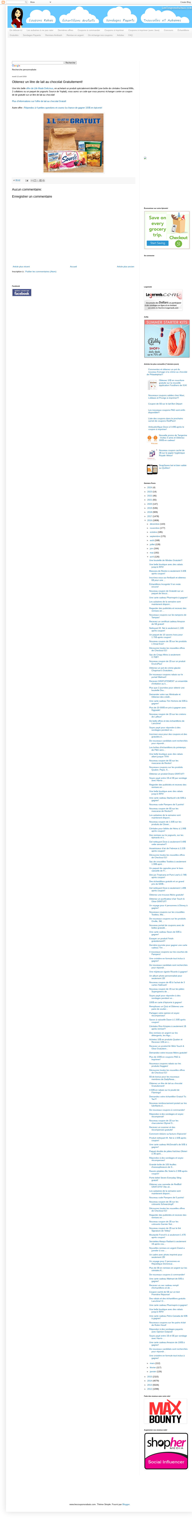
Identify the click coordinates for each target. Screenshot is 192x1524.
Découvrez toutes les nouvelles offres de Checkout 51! (167, 649)
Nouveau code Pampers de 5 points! (166, 804)
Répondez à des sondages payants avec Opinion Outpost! (166, 1330)
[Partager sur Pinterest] (43, 180)
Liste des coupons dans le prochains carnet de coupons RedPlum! (165, 419)
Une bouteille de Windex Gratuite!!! (165, 560)
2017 (150, 516)
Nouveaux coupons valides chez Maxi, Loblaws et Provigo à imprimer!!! (166, 396)
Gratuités (14, 35)
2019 (150, 508)
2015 (150, 1376)
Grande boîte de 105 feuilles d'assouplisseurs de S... (162, 1165)
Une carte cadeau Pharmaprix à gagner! (168, 597)
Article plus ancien (125, 266)
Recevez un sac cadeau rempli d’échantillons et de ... (163, 1286)
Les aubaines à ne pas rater (40, 30)
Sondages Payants (32, 35)
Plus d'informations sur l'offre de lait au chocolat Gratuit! (39, 101)
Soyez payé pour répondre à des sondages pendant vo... (164, 728)
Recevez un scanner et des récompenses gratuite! (162, 1128)
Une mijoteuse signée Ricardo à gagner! (168, 971)
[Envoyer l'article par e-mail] (27, 180)
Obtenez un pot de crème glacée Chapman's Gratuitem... (164, 669)
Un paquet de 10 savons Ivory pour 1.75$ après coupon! (166, 635)
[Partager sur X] (37, 180)
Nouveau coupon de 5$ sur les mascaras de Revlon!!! (163, 809)
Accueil (73, 266)
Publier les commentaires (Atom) (40, 271)
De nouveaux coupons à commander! (167, 1110)
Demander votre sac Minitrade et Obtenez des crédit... (164, 695)
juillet (152, 544)
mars (152, 1363)
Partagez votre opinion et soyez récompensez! (164, 1014)
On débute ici (16, 30)
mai (152, 552)
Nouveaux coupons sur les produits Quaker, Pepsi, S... (166, 768)
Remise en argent (75, 35)
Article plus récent (21, 266)
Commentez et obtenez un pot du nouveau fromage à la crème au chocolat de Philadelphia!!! (167, 372)
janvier (153, 1371)
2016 (150, 520)
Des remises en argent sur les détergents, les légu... (163, 1034)
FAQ (130, 35)
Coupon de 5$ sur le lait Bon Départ (165, 404)
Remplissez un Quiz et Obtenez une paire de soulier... (166, 1007)
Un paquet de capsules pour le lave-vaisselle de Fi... (166, 869)
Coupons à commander (89, 30)
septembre (155, 536)
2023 (150, 491)
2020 (150, 504)
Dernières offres (65, 30)
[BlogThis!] (34, 180)
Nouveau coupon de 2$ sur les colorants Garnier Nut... (163, 1222)
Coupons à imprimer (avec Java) (143, 30)
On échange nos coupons (100, 35)
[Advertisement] (66, 49)
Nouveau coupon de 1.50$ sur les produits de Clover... (165, 823)
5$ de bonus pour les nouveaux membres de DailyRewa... (164, 1077)
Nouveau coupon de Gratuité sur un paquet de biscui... (166, 592)
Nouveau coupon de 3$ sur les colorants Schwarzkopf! (163, 1203)
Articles (120, 35)
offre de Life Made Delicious (39, 88)
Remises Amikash (53, 35)
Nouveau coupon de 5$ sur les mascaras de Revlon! (163, 761)
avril (152, 556)
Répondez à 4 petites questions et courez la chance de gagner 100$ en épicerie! (63, 107)
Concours (168, 30)
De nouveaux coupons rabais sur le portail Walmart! (166, 675)
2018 (150, 512)
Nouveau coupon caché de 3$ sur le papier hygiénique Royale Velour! (172, 453)
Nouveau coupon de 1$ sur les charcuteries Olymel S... (163, 1121)
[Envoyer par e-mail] (32, 180)
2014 (150, 1380)
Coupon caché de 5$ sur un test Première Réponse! (164, 1293)
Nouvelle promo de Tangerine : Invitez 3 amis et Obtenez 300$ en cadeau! (173, 438)
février (153, 1367)
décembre (155, 524)
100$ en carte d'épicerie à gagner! (165, 1002)
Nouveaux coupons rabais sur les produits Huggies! (165, 1064)
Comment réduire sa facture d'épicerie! (167, 1134)
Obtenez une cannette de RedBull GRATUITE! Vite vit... (165, 1185)
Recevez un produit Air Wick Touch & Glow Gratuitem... (166, 1047)
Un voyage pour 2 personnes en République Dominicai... (164, 1262)
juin (152, 548)
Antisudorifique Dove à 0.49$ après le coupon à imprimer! (166, 428)
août (152, 540)
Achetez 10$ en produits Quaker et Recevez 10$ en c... (165, 1040)
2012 (150, 1389)
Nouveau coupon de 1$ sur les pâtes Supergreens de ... (166, 990)
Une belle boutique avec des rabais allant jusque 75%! (166, 755)
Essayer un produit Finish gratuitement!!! (161, 939)
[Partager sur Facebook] (40, 180)
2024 (150, 487)
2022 (150, 495)
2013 (150, 1385)
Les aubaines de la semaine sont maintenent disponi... (165, 602)
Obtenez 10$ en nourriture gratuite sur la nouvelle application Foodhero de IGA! (173, 383)
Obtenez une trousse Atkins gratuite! (166, 895)
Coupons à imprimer (114, 30)
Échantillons (183, 30)
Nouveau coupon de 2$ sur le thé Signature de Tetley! (165, 1229)
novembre (155, 528)
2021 (150, 500)
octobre (154, 532)
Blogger (126, 1504)
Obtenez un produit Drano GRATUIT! (166, 774)
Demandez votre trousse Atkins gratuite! (168, 1052)
